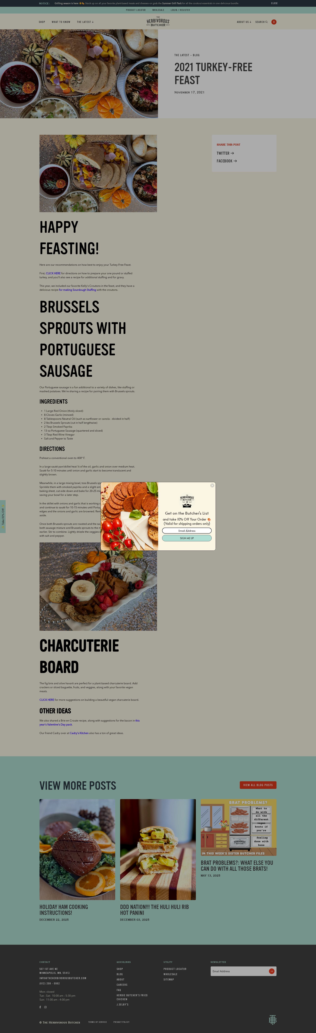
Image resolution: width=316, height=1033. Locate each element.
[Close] (212, 485)
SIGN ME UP (187, 538)
